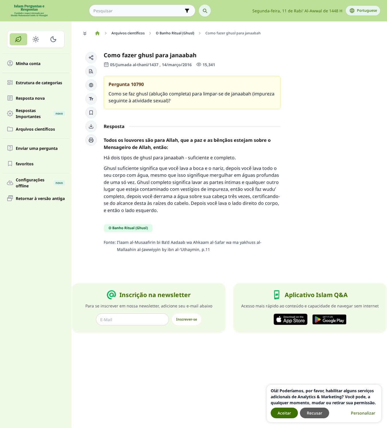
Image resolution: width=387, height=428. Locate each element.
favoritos (25, 163)
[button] (91, 57)
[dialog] (324, 403)
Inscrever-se (186, 319)
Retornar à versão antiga (40, 198)
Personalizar (363, 413)
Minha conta (28, 63)
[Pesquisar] (205, 11)
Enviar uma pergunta (37, 148)
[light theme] (36, 39)
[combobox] (138, 11)
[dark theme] (53, 39)
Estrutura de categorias (39, 82)
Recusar (314, 413)
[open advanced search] (187, 11)
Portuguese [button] (367, 10)
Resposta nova (30, 98)
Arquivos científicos (35, 129)
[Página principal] (97, 33)
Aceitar (284, 413)
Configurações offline (39, 183)
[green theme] (18, 39)
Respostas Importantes (39, 113)
